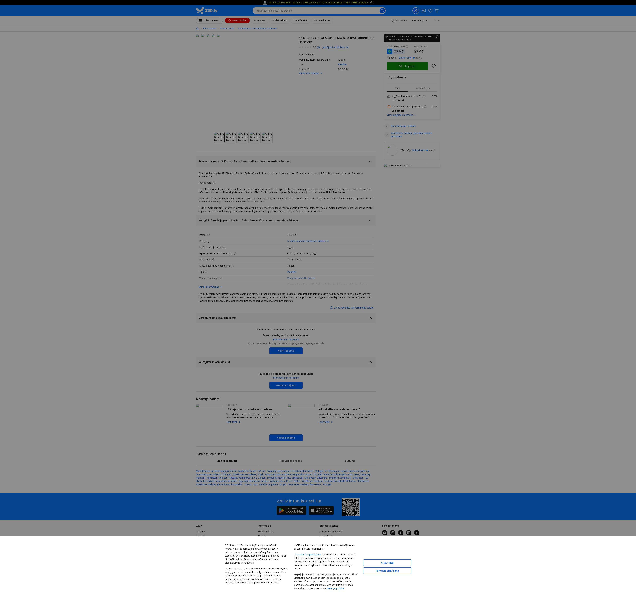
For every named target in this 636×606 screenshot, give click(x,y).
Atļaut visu (387, 562)
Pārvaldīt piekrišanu (387, 570)
